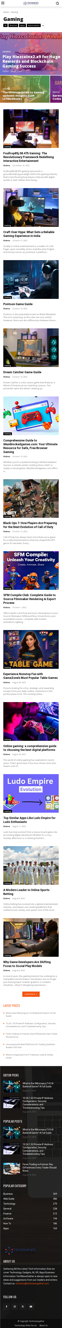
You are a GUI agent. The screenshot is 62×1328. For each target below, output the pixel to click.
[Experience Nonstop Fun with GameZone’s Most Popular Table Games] (31, 649)
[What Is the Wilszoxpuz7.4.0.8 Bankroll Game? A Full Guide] (11, 1086)
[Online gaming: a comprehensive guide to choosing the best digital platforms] (31, 721)
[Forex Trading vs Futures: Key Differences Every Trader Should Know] (11, 1168)
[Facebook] (6, 1306)
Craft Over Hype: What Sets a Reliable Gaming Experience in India (28, 234)
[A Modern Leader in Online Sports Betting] (31, 865)
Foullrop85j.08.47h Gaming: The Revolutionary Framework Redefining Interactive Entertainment (28, 157)
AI (5, 25)
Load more (30, 994)
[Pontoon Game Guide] (31, 279)
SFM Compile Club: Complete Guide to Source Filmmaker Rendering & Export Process (29, 598)
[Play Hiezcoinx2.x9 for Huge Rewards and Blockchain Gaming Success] (31, 53)
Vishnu (6, 165)
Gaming (6, 52)
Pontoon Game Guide (18, 304)
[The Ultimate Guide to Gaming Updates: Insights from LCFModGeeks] (25, 89)
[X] (23, 1306)
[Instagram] (14, 1306)
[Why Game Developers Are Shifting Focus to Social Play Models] (31, 937)
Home (6, 12)
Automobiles (33, 25)
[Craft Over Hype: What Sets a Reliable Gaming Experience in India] (31, 207)
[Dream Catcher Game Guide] (31, 347)
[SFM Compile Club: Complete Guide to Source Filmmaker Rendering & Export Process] (31, 570)
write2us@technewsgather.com (32, 1283)
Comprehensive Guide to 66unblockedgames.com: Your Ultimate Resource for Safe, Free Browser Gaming (30, 446)
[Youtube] (31, 1306)
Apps (22, 25)
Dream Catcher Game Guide (22, 372)
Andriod (13, 25)
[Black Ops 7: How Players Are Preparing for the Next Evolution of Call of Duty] (31, 498)
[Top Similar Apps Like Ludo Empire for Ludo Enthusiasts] (31, 793)
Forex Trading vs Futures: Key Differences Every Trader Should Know (40, 1167)
